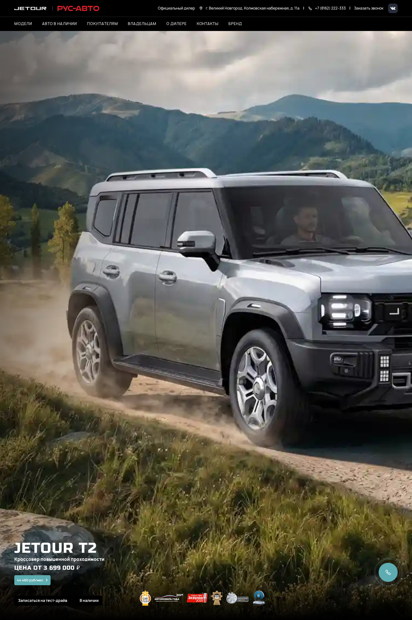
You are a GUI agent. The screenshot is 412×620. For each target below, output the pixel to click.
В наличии (89, 600)
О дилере (176, 23)
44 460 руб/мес (30, 580)
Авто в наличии (59, 23)
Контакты (208, 23)
